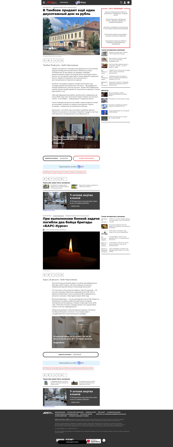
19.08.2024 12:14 (47, 7)
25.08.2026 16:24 (47, 215)
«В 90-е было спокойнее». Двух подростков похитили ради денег (118, 231)
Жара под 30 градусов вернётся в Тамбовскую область (88, 185)
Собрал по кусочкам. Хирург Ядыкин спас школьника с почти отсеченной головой (119, 220)
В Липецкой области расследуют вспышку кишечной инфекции (116, 35)
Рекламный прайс (60, 412)
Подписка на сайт (91, 412)
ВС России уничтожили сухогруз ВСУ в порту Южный (117, 117)
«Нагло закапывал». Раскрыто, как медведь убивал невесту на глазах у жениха (119, 250)
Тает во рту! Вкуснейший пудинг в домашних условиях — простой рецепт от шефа (118, 66)
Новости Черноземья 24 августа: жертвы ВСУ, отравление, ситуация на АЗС (116, 13)
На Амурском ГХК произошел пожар (118, 99)
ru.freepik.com (47, 270)
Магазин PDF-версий (86, 414)
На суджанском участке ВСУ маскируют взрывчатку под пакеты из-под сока (87, 383)
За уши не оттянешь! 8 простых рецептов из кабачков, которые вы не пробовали (119, 226)
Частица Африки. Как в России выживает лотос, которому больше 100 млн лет (119, 238)
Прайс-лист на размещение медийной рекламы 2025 (111, 414)
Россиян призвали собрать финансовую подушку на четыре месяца (117, 94)
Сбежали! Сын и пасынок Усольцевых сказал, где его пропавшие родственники (119, 72)
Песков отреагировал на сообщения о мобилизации (118, 111)
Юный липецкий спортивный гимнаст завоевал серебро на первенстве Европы (116, 21)
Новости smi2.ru (49, 210)
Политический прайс (61, 416)
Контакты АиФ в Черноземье (75, 412)
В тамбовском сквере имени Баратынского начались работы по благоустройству (60, 186)
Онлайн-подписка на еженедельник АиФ (66, 414)
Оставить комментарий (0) (86, 158)
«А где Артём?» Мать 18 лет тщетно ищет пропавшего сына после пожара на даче (119, 244)
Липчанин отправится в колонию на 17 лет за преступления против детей (115, 28)
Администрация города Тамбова (52, 56)
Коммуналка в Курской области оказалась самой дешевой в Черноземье (115, 42)
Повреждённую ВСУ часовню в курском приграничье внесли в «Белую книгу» (59, 383)
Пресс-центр (101, 412)
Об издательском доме (113, 412)
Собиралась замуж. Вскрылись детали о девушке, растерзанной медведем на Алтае (118, 77)
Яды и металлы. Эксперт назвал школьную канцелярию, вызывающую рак (118, 60)
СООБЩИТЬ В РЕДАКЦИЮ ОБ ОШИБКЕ (79, 416)
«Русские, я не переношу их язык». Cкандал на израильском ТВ (118, 105)
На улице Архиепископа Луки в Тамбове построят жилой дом (73, 138)
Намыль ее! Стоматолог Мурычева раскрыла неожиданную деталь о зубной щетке (118, 83)
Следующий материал (72, 442)
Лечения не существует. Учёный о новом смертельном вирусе (118, 53)
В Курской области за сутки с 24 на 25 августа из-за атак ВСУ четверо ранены (72, 337)
